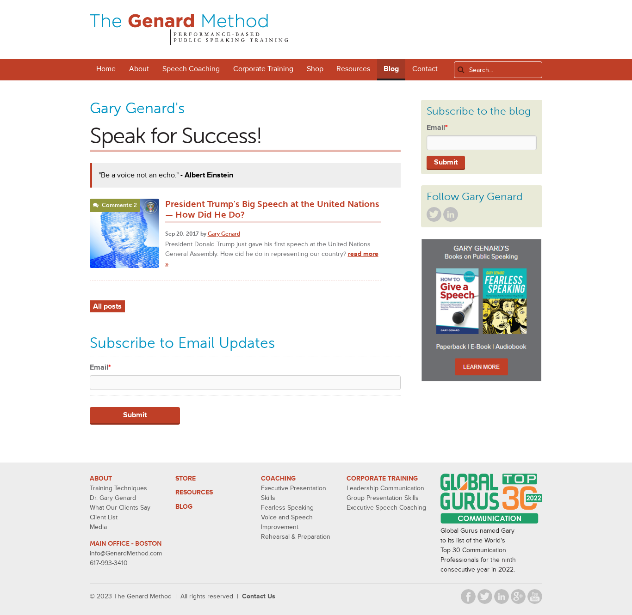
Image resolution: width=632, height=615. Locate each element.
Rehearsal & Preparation (295, 537)
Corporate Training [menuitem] (263, 68)
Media (98, 527)
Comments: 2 (119, 205)
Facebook (468, 596)
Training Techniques (118, 488)
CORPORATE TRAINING (382, 478)
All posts (107, 306)
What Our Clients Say (120, 507)
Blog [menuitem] (391, 68)
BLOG (183, 507)
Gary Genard (224, 234)
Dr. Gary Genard (113, 498)
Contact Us (258, 596)
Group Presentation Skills (383, 498)
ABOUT (101, 478)
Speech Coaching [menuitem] (191, 68)
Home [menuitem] (106, 68)
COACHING (278, 478)
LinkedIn (450, 214)
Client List (104, 517)
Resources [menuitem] (353, 68)
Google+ (518, 596)
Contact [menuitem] (425, 68)
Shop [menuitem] (315, 68)
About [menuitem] (139, 68)
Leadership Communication (385, 488)
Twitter (434, 214)
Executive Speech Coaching (386, 507)
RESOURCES (194, 492)
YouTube (534, 596)
